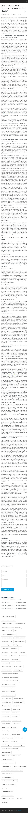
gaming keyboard (16, 709)
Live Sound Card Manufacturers (8, 634)
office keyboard (15, 716)
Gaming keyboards (6, 705)
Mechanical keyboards (6, 698)
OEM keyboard (12, 375)
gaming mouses (14, 648)
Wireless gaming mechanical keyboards (10, 673)
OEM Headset (17, 630)
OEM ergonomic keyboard (7, 19)
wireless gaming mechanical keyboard (10, 748)
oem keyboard (5, 802)
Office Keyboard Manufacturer (8, 762)
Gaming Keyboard (19, 737)
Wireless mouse (15, 659)
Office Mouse (14, 741)
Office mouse (22, 652)
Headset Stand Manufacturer (20, 766)
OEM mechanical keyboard (7, 791)
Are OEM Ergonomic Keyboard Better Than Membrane (7, 608)
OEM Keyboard (5, 727)
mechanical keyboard (18, 702)
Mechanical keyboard (18, 698)
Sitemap (19, 810)
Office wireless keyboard (19, 745)
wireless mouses (5, 659)
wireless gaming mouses (19, 641)
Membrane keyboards (6, 666)
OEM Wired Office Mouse (7, 759)
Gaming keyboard (16, 705)
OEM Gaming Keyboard (7, 630)
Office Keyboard (5, 734)
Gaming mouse (5, 648)
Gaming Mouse (5, 741)
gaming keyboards (6, 709)
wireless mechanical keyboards (8, 691)
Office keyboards (5, 712)
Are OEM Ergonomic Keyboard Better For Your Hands (21, 608)
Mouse (12, 662)
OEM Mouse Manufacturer (7, 795)
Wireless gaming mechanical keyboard (10, 677)
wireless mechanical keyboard (8, 695)
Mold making (12, 599)
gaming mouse (5, 652)
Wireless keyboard (16, 720)
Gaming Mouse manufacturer (8, 773)
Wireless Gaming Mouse (7, 730)
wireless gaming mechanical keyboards (10, 680)
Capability (19, 599)
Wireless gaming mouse (7, 641)
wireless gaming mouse (7, 645)
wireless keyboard (5, 113)
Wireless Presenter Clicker (7, 737)
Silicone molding (5, 599)
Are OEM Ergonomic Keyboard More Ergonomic (21, 602)
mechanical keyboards (6, 702)
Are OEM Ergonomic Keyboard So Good (6, 602)
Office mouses (14, 652)
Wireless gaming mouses (19, 637)
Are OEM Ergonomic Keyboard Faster (21, 605)
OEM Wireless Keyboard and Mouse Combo (11, 755)
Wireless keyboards (6, 720)
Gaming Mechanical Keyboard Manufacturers (11, 627)
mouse (18, 662)
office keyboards (5, 716)
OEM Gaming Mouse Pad (20, 623)
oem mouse (13, 727)
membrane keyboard (18, 670)
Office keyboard (15, 712)
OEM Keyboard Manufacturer (8, 798)
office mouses (5, 655)
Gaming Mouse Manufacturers (8, 616)
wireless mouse (5, 662)
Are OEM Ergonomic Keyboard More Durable (7, 605)
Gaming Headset (18, 730)
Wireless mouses (22, 655)
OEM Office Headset (6, 752)
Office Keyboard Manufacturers (8, 620)
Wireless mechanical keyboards (8, 684)
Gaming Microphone (16, 734)
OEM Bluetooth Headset (7, 623)
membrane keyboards (6, 670)
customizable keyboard (7, 637)
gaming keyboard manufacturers (8, 787)
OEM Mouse (19, 798)
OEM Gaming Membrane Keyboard (9, 784)
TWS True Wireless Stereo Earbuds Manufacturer (12, 770)
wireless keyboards (6, 723)
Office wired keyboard (6, 745)
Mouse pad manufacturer (7, 777)
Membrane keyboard (18, 666)
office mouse (13, 655)
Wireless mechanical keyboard (8, 687)
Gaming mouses (18, 645)
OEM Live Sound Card (6, 766)
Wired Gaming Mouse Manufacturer (9, 780)
